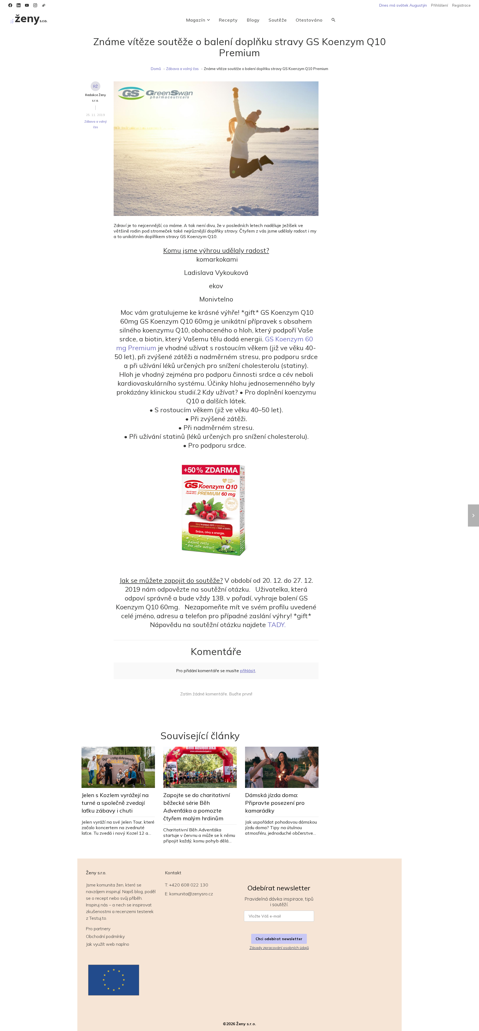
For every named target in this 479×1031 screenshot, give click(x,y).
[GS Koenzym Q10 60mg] (216, 513)
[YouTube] (27, 5)
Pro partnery (98, 928)
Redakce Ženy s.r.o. (95, 97)
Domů (156, 68)
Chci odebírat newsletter (279, 939)
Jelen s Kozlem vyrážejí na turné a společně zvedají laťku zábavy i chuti (115, 803)
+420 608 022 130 (188, 885)
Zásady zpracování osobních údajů (279, 947)
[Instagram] (35, 5)
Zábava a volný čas (182, 68)
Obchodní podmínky (105, 936)
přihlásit (247, 670)
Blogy (253, 20)
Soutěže (278, 20)
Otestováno (309, 20)
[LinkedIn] (19, 5)
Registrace (461, 5)
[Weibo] (43, 5)
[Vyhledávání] (333, 20)
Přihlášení (439, 5)
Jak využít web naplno (107, 944)
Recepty (228, 20)
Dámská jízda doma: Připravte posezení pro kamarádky (275, 803)
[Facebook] (10, 5)
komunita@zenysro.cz (191, 893)
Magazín (195, 20)
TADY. (276, 624)
